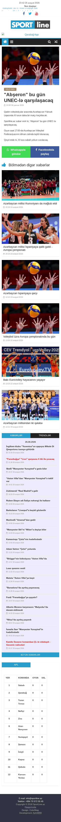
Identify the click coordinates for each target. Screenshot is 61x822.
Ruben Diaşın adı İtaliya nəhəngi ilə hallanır (28, 500)
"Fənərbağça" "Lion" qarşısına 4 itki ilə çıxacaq (30, 459)
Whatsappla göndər (17, 152)
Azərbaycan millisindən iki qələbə (22, 423)
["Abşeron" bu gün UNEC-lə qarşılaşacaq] (30, 48)
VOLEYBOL (10, 89)
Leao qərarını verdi (15, 568)
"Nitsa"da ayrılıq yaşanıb (18, 619)
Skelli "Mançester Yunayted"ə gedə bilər (26, 469)
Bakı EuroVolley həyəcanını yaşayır (24, 379)
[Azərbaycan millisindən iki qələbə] (30, 392)
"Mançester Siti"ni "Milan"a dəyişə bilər (20, 9)
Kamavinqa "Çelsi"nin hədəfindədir (24, 539)
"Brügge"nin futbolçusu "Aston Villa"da (26, 558)
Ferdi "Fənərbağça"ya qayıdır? (21, 597)
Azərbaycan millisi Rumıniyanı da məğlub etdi (30, 203)
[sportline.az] (30, 19)
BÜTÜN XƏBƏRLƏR (30, 655)
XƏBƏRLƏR (16, 435)
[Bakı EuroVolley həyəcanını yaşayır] (30, 348)
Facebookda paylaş (46, 152)
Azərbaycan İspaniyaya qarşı (20, 293)
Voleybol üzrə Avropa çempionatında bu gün (29, 336)
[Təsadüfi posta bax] (56, 42)
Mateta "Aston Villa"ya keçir (20, 578)
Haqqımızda (30, 807)
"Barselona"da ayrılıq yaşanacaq (22, 587)
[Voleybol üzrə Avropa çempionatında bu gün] (30, 305)
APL (16, 664)
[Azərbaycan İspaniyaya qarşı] (30, 262)
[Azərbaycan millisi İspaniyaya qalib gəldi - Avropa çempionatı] (30, 215)
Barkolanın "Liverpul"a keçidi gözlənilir (26, 510)
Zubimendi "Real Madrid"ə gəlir (22, 491)
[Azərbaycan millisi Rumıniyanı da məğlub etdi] (30, 172)
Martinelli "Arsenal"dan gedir (21, 520)
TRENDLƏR (45, 435)
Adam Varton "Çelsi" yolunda (21, 549)
